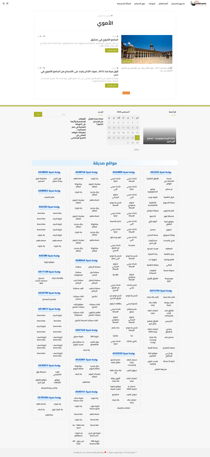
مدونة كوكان (153, 210)
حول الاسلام (139, 3)
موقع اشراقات (57, 381)
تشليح (94, 296)
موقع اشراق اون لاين (41, 381)
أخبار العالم (163, 3)
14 (109, 127)
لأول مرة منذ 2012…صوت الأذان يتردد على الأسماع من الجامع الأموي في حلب (79, 73)
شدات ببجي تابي (115, 188)
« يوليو (137, 149)
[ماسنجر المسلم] (198, 3)
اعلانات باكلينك (123, 408)
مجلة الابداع (153, 235)
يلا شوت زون (57, 409)
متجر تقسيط (115, 221)
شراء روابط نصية (169, 304)
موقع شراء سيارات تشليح (78, 305)
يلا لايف (86, 350)
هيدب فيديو (152, 248)
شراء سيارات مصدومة (78, 314)
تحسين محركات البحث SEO (41, 280)
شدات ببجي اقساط (132, 180)
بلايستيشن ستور (132, 310)
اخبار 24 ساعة (169, 361)
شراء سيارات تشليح (94, 305)
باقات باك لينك (153, 304)
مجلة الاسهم (169, 202)
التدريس (169, 321)
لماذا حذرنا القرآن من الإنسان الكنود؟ (95, 121)
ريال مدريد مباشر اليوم (94, 367)
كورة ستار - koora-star (78, 399)
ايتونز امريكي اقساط (115, 266)
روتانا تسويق (169, 235)
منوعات (152, 3)
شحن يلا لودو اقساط (115, 204)
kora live (41, 213)
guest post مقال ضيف (115, 361)
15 (137, 132)
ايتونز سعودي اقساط (131, 205)
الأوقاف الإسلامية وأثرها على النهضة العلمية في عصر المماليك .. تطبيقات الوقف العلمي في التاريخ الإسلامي (78, 128)
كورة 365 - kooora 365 (94, 442)
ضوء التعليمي (57, 373)
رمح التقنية (169, 254)
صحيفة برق (41, 372)
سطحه (78, 267)
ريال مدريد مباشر (94, 193)
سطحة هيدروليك (78, 273)
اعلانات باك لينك (131, 401)
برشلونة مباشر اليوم (78, 367)
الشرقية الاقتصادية (153, 204)
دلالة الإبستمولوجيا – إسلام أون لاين (161, 139)
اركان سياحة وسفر (49, 388)
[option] (159, 130)
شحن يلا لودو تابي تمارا (115, 257)
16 (132, 132)
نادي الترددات (169, 240)
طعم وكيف (169, 259)
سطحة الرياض (94, 267)
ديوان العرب (131, 394)
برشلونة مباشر (78, 185)
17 (128, 132)
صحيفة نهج (169, 216)
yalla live (86, 382)
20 (114, 132)
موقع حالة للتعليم (152, 354)
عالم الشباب (49, 197)
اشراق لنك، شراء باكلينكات (169, 313)
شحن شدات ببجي (132, 286)
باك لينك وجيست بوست (152, 339)
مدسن (153, 229)
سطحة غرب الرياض (78, 281)
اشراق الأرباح (152, 278)
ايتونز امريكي (115, 196)
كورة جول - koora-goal (95, 407)
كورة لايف (57, 218)
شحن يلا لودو (132, 295)
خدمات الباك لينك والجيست (132, 362)
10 (128, 127)
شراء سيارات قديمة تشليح (86, 320)
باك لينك (115, 400)
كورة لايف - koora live (57, 338)
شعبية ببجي (131, 303)
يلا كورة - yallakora (78, 434)
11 (123, 127)
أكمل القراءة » (111, 50)
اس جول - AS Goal (78, 442)
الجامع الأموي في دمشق (104, 39)
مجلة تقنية (153, 348)
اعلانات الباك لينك (152, 312)
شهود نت (153, 259)
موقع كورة (49, 262)
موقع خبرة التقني (169, 223)
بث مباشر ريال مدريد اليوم (78, 343)
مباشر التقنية (153, 265)
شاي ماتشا (132, 341)
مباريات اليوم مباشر (94, 185)
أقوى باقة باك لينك (115, 380)
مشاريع (115, 394)
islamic (114, 36)
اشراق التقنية (153, 178)
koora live (78, 414)
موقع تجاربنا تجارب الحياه (115, 388)
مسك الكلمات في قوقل (169, 181)
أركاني (169, 265)
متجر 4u (131, 245)
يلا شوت (94, 178)
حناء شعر (115, 327)
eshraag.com (78, 452)
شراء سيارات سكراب (78, 297)
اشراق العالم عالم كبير (152, 322)
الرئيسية (108, 16)
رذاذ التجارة (152, 254)
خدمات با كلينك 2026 (132, 388)
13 (114, 127)
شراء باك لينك (169, 297)
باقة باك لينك (57, 278)
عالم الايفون (168, 210)
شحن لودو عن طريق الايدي (116, 297)
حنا (132, 335)
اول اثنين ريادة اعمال (57, 180)
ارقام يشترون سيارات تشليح (94, 314)
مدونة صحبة (168, 270)
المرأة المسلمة (124, 3)
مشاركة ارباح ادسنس (41, 180)
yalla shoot (78, 178)
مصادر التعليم (169, 348)
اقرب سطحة (78, 288)
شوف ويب (153, 197)
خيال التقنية (169, 197)
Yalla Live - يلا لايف (78, 426)
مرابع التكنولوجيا (153, 190)
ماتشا (115, 335)
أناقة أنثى (152, 221)
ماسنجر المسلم (49, 299)
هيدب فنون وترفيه (153, 362)
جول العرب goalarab (94, 343)
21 (109, 132)
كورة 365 (94, 336)
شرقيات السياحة (152, 272)
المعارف (169, 248)
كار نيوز (153, 216)
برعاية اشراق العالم (98, 452)
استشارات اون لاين (152, 242)
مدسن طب (169, 337)
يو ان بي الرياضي (169, 354)
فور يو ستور (115, 237)
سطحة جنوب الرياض (94, 289)
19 (118, 132)
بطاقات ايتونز (115, 303)
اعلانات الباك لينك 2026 (152, 330)
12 (118, 127)
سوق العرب (132, 370)
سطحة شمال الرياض (94, 281)
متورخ (169, 229)
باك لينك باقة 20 (115, 371)
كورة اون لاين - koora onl (94, 434)
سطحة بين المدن (94, 273)
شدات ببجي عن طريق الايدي (115, 247)
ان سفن (168, 189)
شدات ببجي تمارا (115, 180)
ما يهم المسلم (178, 3)
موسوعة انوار (169, 280)
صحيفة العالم (161, 369)
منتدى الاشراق (169, 330)
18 (123, 132)
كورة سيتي (78, 336)
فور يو (115, 274)
